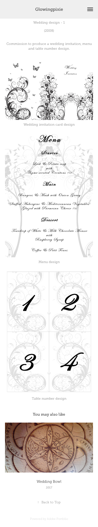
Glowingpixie (49, 9)
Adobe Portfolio (57, 519)
